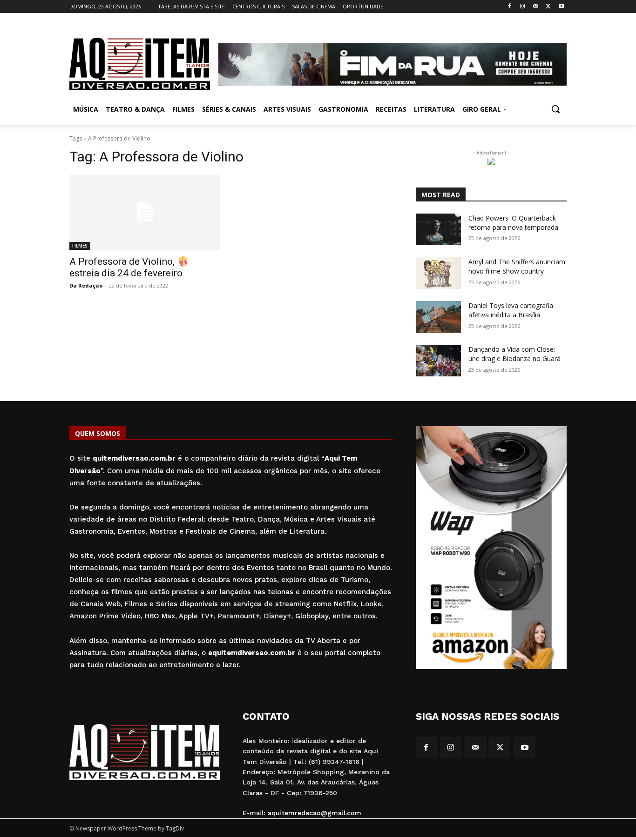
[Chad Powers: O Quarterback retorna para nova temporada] (438, 229)
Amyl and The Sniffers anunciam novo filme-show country (516, 266)
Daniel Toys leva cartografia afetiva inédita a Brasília (510, 310)
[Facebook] (509, 6)
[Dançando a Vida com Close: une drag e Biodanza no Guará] (438, 360)
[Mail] (535, 6)
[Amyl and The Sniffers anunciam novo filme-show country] (438, 273)
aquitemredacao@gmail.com (314, 813)
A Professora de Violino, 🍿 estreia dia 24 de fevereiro (129, 267)
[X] (548, 6)
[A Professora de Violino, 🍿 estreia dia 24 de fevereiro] (144, 212)
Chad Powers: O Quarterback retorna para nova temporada (513, 223)
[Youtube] (561, 6)
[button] (555, 109)
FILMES (80, 245)
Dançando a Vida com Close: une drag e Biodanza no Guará (514, 354)
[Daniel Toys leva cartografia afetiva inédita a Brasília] (438, 317)
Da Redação (85, 285)
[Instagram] (522, 6)
